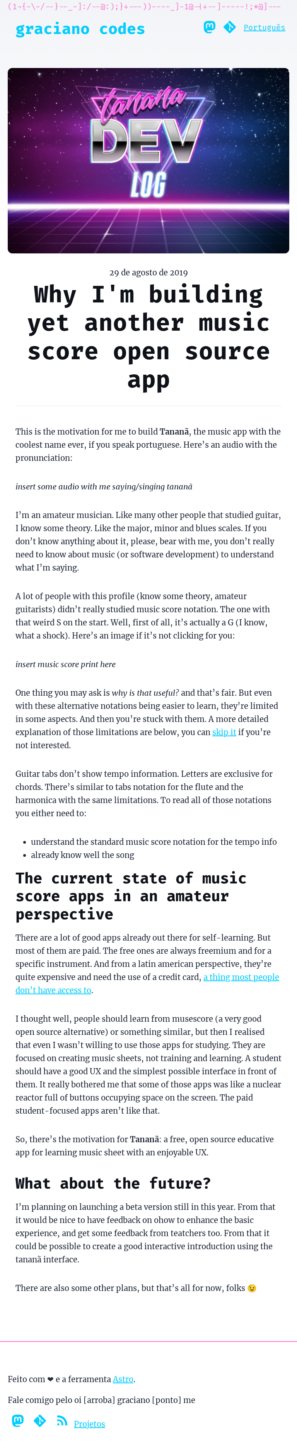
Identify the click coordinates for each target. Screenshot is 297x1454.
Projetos (89, 1424)
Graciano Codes (80, 29)
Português (264, 27)
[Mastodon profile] (210, 29)
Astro (123, 1379)
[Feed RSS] (63, 1424)
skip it (224, 732)
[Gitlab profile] (230, 29)
